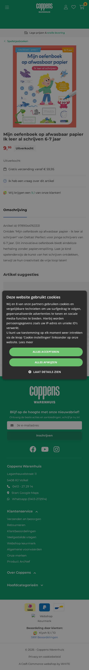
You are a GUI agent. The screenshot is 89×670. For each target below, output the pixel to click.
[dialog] (44, 335)
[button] (44, 371)
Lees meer (26, 342)
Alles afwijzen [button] (46, 362)
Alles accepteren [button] (46, 352)
